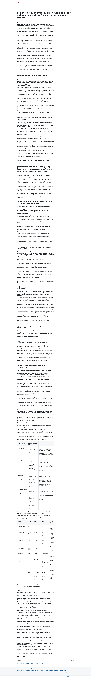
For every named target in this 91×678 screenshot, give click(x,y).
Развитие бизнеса (63, 5)
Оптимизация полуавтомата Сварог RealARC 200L (63, 661)
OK (68, 676)
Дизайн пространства (21, 5)
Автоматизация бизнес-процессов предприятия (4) (57, 672)
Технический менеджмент (41, 672)
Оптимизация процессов (32, 5)
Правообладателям (20, 670)
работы (37, 47)
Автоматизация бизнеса (22, 6)
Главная (18, 9)
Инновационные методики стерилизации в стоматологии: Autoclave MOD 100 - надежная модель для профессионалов (30, 662)
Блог (18, 668)
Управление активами (21, 673)
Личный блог (23, 9)
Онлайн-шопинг (55, 5)
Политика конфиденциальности (67, 668)
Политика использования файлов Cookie (52, 668)
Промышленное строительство (44, 5)
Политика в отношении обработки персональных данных (31, 668)
